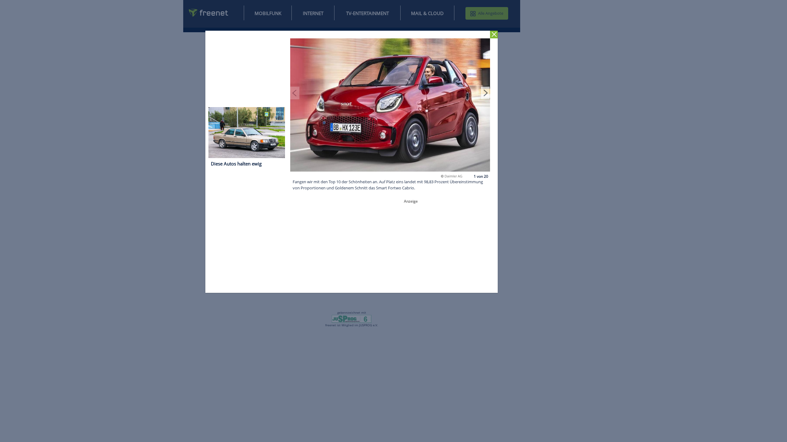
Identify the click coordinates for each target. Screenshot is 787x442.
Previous (295, 92)
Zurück (494, 34)
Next (485, 92)
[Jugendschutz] (351, 318)
